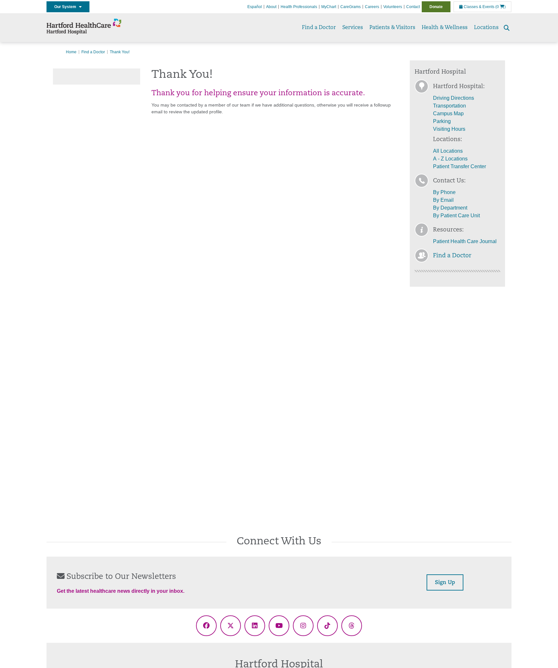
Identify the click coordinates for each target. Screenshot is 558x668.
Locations (486, 27)
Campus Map (448, 113)
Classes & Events (478, 7)
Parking (442, 121)
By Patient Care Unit (456, 215)
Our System (66, 7)
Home (71, 52)
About (271, 7)
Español (254, 7)
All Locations (448, 151)
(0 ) (500, 7)
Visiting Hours (449, 129)
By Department (450, 208)
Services (352, 27)
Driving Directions (453, 98)
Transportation (449, 105)
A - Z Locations (450, 158)
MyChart (328, 7)
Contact (413, 7)
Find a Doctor (319, 27)
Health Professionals (299, 7)
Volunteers (392, 7)
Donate (436, 7)
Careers (372, 7)
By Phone (444, 192)
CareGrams (350, 7)
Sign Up (445, 582)
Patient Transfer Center (459, 166)
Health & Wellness (445, 27)
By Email (443, 200)
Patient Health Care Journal (465, 241)
